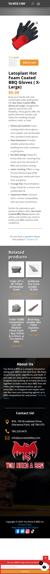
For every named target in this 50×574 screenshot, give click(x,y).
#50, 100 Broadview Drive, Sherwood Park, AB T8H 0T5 (28, 423)
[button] (36, 23)
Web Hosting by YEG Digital (25, 527)
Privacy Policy (25, 524)
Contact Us (31, 239)
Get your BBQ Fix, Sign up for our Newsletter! (25, 562)
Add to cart (29, 62)
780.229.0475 (19, 431)
